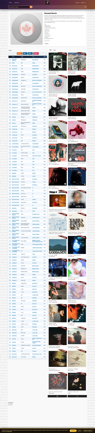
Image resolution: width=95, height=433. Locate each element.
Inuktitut (34, 107)
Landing (33, 62)
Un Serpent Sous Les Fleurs (37, 354)
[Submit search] (31, 7)
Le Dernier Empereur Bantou (37, 244)
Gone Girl (34, 176)
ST (32, 187)
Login (85, 7)
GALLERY (77, 2)
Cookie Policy (9, 431)
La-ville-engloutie (35, 143)
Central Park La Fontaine (36, 155)
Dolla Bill (33, 173)
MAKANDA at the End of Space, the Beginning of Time (37, 241)
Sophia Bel (14, 338)
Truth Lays (34, 348)
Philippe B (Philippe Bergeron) (15, 214)
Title (33, 56)
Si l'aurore (34, 181)
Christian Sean (14, 65)
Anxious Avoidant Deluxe (36, 345)
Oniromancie (34, 126)
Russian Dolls (34, 208)
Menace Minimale (35, 59)
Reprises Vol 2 (34, 283)
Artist (13, 56)
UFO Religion (34, 297)
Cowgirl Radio (34, 74)
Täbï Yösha (14, 348)
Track (22, 56)
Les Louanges (14, 149)
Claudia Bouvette (15, 74)
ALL (77, 396)
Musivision (34, 129)
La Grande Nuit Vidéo (36, 227)
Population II (14, 257)
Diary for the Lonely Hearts (37, 80)
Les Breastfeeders (15, 143)
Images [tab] (54, 49)
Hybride (33, 123)
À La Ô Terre (34, 257)
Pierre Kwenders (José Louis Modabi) (16, 241)
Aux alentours (34, 179)
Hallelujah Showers (35, 65)
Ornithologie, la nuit (35, 214)
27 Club (33, 254)
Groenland (14, 117)
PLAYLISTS (16, 2)
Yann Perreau (14, 354)
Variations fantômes (35, 220)
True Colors (34, 351)
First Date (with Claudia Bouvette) (36, 342)
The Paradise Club (35, 77)
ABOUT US (83, 2)
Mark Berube (14, 208)
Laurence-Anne (14, 126)
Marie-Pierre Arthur (15, 179)
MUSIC (10, 2)
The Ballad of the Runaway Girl (37, 101)
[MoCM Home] (47, 3)
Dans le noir (34, 286)
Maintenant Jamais (35, 265)
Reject (79, 430)
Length (45, 56)
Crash (33, 149)
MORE (57, 396)
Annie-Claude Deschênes (14, 60)
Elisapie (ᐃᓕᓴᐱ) (15, 100)
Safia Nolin (14, 283)
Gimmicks (34, 259)
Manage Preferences (88, 430)
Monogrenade (14, 211)
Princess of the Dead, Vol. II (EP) (37, 339)
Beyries (13, 62)
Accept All (73, 430)
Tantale (33, 211)
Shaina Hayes (14, 329)
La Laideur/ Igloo (35, 294)
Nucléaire (34, 356)
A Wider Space (34, 117)
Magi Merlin (14, 173)
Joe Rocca (14, 123)
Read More (46, 43)
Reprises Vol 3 (34, 292)
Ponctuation (14, 254)
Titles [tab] (50, 49)
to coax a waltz (34, 329)
